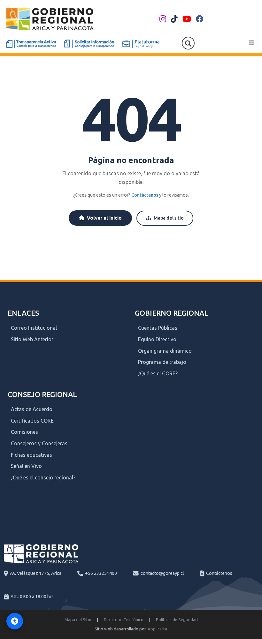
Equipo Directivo (157, 339)
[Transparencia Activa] (31, 44)
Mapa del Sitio (78, 619)
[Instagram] (162, 19)
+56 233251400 (101, 573)
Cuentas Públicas (157, 328)
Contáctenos (219, 573)
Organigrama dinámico (165, 351)
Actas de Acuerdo (31, 409)
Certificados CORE (32, 421)
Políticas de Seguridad (177, 619)
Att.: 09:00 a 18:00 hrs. (33, 596)
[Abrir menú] (251, 43)
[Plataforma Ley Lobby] (140, 44)
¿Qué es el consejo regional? (43, 477)
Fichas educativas (31, 455)
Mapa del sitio (169, 218)
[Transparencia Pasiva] (89, 44)
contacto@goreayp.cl (162, 573)
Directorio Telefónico (123, 619)
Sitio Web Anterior (32, 339)
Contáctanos (144, 195)
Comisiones (24, 432)
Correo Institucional (34, 328)
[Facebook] (200, 19)
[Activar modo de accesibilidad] (14, 621)
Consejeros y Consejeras (39, 443)
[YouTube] (186, 19)
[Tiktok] (174, 19)
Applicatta (157, 628)
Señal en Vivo (26, 466)
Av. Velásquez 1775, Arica (35, 573)
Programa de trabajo (162, 362)
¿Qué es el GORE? (158, 373)
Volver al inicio (104, 218)
